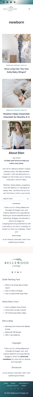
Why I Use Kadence (12, 335)
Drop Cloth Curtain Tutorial (15, 310)
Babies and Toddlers (13, 65)
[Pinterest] (14, 2)
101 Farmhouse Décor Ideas (15, 313)
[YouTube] (11, 2)
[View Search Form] (29, 2)
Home (6, 383)
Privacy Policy (12, 385)
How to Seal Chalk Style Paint (16, 294)
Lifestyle (24, 65)
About (13, 383)
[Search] (27, 199)
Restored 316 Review (13, 332)
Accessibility (24, 383)
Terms (23, 385)
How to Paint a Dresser (14, 291)
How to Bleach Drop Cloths (15, 307)
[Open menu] (29, 9)
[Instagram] (7, 2)
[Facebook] (3, 2)
